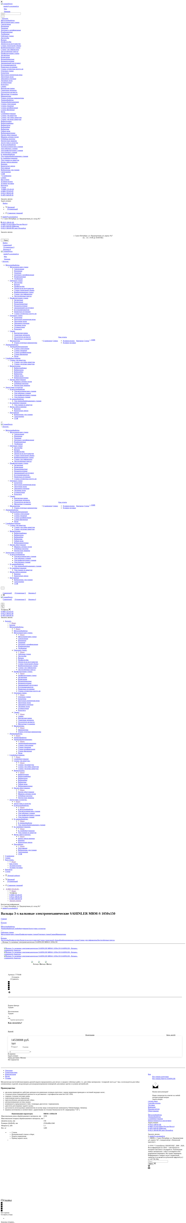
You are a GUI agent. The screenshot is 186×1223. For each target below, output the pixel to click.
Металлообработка (21, 631)
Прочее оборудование (26, 792)
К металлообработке (25, 809)
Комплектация (10, 1074)
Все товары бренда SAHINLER (163, 1078)
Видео (7, 1076)
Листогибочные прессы (106, 940)
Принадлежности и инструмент (159, 1121)
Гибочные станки (24, 654)
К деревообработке (25, 823)
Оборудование (153, 1111)
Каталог (12, 625)
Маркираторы (23, 730)
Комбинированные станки (69, 940)
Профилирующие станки (27, 675)
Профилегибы (14, 940)
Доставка (151, 1105)
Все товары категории (160, 1077)
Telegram (7, 11)
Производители (154, 1109)
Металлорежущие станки (27, 637)
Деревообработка (20, 737)
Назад (14, 623)
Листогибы (5, 940)
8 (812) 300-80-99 (13, 228)
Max (5, 9)
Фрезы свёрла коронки (26, 838)
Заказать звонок (15, 901)
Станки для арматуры (26, 765)
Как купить (13, 864)
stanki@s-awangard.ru (11, 6)
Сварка (20, 716)
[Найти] (2, 16)
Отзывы (8, 1078)
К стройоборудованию (26, 831)
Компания (151, 1107)
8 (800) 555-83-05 (7, 189)
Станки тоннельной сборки (49, 940)
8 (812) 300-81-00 (7, 193)
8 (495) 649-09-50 (7, 195)
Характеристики (11, 1072)
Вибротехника (23, 774)
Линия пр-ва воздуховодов (29, 940)
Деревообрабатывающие (27, 743)
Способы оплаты (154, 1103)
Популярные (22, 848)
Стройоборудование (21, 759)
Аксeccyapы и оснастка (22, 803)
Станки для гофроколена (88, 940)
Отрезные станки (24, 697)
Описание (9, 1070)
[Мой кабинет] (2, 591)
